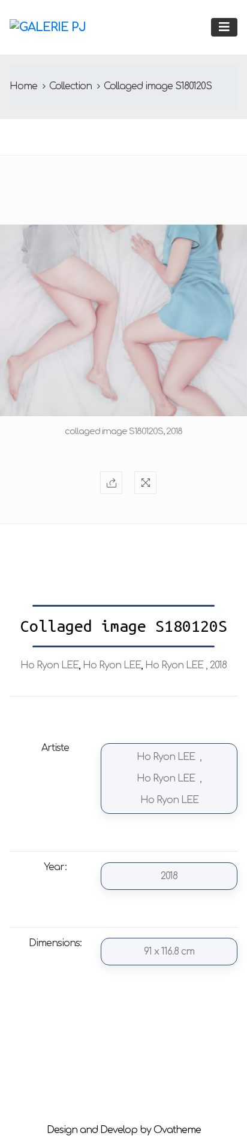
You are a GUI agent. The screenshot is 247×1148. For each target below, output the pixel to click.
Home (23, 86)
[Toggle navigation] (224, 27)
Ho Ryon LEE (49, 665)
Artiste (55, 748)
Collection (70, 86)
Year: (55, 867)
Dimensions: (55, 943)
